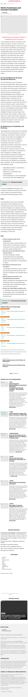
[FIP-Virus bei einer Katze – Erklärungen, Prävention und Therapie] (4, 458)
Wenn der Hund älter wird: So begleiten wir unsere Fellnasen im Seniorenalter (18, 436)
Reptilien (4, 563)
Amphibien (4, 557)
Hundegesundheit (14, 433)
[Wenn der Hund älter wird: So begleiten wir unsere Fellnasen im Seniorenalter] (4, 435)
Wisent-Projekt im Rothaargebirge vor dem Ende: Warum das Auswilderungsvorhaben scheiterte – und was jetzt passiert (18, 387)
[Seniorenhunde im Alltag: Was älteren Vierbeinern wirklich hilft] (4, 414)
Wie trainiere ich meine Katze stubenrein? (9, 544)
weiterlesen (12, 407)
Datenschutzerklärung (6, 630)
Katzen (11, 456)
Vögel (3, 567)
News (11, 382)
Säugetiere (4, 565)
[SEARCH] (26, 1)
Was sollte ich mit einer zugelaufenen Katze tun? (16, 506)
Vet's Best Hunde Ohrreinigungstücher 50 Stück (16, 327)
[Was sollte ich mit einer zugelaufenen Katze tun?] (4, 506)
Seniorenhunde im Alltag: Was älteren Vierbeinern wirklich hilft (18, 414)
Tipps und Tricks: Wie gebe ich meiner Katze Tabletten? (12, 548)
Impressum (4, 629)
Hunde (11, 411)
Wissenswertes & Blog (6, 569)
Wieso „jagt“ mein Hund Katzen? (7, 550)
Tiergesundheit (5, 566)
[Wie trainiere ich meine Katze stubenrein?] (4, 483)
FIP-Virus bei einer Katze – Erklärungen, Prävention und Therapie (17, 459)
